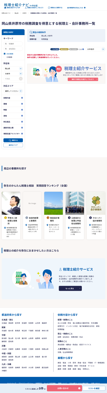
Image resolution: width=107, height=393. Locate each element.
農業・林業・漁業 (64, 369)
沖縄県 (4, 370)
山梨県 (30, 338)
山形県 (37, 323)
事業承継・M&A (77, 337)
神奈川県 (45, 330)
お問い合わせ (63, 388)
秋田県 (30, 323)
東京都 (37, 330)
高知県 (10, 360)
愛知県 (10, 341)
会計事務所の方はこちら (75, 8)
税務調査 (61, 329)
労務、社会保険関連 (65, 352)
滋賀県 (37, 349)
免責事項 (38, 383)
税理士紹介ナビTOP (13, 8)
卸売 (74, 362)
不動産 (90, 362)
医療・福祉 (77, 369)
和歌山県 (45, 349)
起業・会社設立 (63, 337)
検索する (15, 140)
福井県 (24, 338)
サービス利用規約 (50, 383)
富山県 (10, 338)
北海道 (4, 323)
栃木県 (10, 330)
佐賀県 (10, 367)
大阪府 (4, 349)
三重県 (30, 349)
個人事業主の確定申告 (81, 323)
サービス (91, 366)
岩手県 (17, 323)
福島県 (44, 323)
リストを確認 (93, 388)
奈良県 (24, 349)
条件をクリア (13, 145)
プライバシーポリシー (25, 383)
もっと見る (70, 288)
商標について (62, 383)
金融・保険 (62, 366)
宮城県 (24, 323)
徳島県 (37, 356)
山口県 (30, 356)
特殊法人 (86, 369)
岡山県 (16, 13)
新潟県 (4, 338)
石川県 (17, 338)
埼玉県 (24, 330)
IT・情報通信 (99, 362)
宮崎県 (37, 367)
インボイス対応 (72, 326)
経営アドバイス (85, 344)
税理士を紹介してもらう (35, 8)
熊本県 (24, 367)
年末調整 (94, 323)
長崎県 (17, 367)
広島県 (24, 356)
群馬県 (17, 330)
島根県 (10, 356)
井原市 (24, 13)
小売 (69, 362)
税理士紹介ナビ (6, 13)
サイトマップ (11, 383)
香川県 (44, 356)
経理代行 (61, 326)
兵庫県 (17, 349)
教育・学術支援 (80, 366)
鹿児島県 (45, 367)
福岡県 (4, 367)
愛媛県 (4, 360)
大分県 (30, 367)
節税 (97, 326)
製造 (64, 362)
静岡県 (4, 341)
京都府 (10, 349)
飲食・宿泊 (82, 362)
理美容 (70, 366)
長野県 (37, 338)
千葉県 (30, 330)
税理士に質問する (56, 8)
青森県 (10, 323)
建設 (59, 362)
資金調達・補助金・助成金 (68, 344)
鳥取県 (4, 356)
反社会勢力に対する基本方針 (79, 383)
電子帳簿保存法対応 (86, 326)
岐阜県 (44, 338)
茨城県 (4, 330)
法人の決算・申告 (64, 323)
